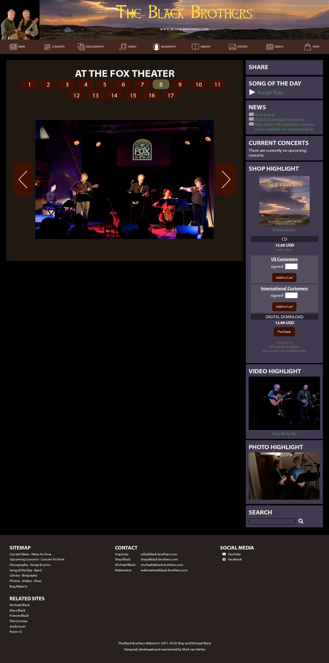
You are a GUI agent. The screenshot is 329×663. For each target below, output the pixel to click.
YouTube (234, 554)
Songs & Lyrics (40, 565)
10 (198, 84)
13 (95, 95)
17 (170, 95)
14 (114, 95)
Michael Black (20, 605)
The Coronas (18, 621)
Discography (19, 565)
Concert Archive (52, 559)
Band (38, 570)
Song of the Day (21, 570)
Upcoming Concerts (24, 559)
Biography (29, 575)
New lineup (264, 114)
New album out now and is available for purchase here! (284, 127)
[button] (252, 92)
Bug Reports (18, 586)
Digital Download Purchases (279, 119)
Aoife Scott (18, 626)
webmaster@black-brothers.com (164, 570)
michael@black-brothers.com (162, 565)
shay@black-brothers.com (159, 559)
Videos (27, 581)
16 (151, 95)
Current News (19, 554)
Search (260, 512)
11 (217, 84)
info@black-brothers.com (159, 554)
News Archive (41, 554)
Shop (37, 581)
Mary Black (17, 610)
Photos (15, 581)
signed (277, 266)
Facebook (235, 559)
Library (15, 575)
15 (133, 95)
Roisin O (16, 632)
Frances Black (19, 615)
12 (76, 95)
